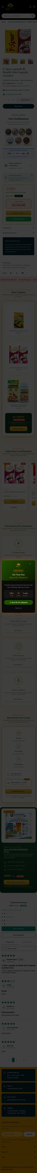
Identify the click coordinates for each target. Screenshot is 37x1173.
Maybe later (18, 608)
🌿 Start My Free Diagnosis (18, 602)
